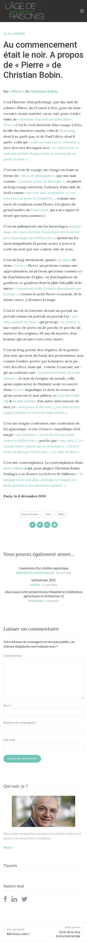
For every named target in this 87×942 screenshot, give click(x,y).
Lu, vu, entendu (14, 33)
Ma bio (7, 847)
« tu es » (18, 265)
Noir (49, 514)
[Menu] (82, 11)
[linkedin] (14, 900)
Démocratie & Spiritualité (35, 573)
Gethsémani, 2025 (43, 580)
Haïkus (35, 585)
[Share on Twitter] (40, 525)
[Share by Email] (54, 525)
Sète (62, 514)
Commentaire (12, 655)
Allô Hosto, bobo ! (18, 934)
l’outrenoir (39, 210)
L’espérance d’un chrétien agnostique (43, 568)
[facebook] (5, 900)
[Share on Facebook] (32, 525)
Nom (7, 705)
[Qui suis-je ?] (43, 811)
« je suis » (63, 260)
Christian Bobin (43, 91)
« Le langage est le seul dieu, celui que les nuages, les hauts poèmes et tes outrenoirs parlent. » (43, 479)
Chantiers (35, 601)
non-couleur (13, 468)
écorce (18, 390)
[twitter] (24, 900)
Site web (9, 740)
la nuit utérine (24, 401)
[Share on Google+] (47, 525)
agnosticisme (31, 514)
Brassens (67, 130)
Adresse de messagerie (20, 722)
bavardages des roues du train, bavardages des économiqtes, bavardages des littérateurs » (42, 232)
